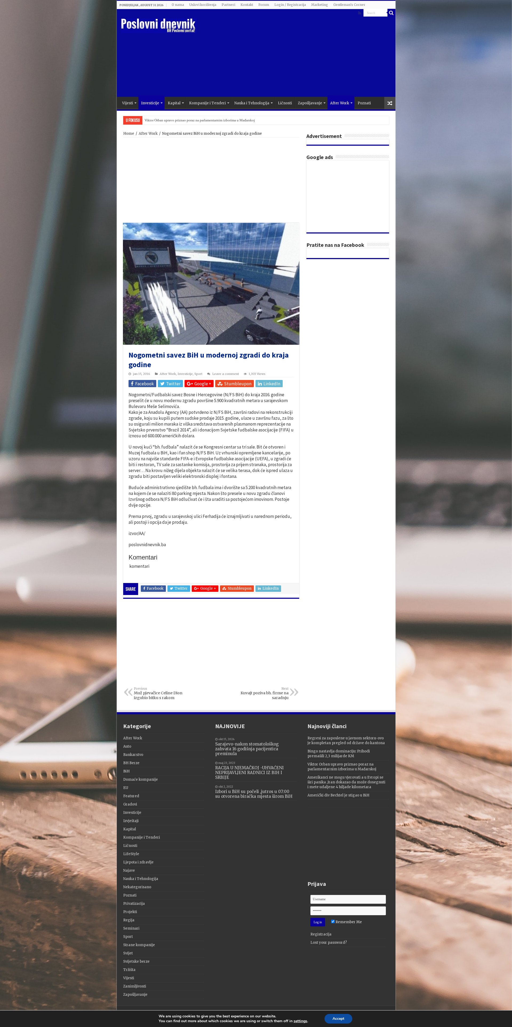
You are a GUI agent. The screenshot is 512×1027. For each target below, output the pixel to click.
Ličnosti (285, 103)
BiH (126, 771)
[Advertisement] (294, 54)
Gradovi (130, 804)
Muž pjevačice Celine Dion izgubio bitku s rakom (158, 693)
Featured (131, 796)
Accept (338, 1018)
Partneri (228, 5)
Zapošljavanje (310, 103)
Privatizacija (134, 903)
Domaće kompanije (140, 779)
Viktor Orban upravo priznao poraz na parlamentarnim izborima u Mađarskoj (200, 120)
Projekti (130, 912)
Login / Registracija (290, 5)
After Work (339, 103)
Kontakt (247, 5)
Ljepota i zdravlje (138, 862)
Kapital (174, 103)
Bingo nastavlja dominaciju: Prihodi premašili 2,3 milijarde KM (338, 753)
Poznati (364, 103)
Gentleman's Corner (349, 5)
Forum (263, 5)
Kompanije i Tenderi (207, 103)
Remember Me (348, 922)
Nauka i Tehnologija (251, 103)
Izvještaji (131, 821)
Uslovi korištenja (202, 5)
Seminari (131, 928)
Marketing (319, 5)
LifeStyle (131, 854)
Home (128, 133)
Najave (129, 870)
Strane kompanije (139, 945)
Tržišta (129, 969)
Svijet (128, 953)
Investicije (150, 103)
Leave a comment (225, 374)
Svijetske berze (136, 961)
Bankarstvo (133, 754)
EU (125, 788)
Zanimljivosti (134, 986)
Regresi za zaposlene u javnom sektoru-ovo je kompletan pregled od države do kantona (346, 740)
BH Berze (131, 763)
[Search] (391, 13)
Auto (127, 746)
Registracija (320, 934)
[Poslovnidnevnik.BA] (159, 24)
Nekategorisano (137, 887)
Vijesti (127, 103)
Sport (198, 374)
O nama (178, 5)
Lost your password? (328, 942)
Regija (128, 920)
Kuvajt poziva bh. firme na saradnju (265, 693)
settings (300, 1021)
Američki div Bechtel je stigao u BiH (338, 795)
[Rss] (360, 13)
